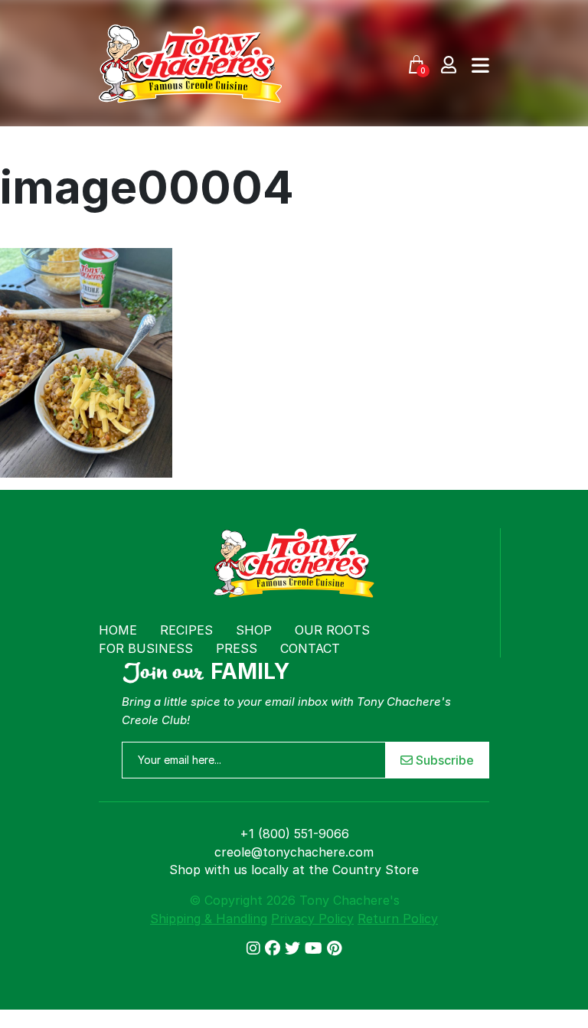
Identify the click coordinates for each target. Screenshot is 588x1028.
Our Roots (332, 630)
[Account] (448, 63)
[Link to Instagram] (256, 948)
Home (118, 630)
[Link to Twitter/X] (295, 948)
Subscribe (443, 760)
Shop (254, 630)
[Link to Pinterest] (334, 948)
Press (236, 648)
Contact (310, 648)
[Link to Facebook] (275, 948)
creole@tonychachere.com (294, 852)
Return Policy (398, 918)
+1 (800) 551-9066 (294, 833)
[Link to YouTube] (316, 948)
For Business (146, 648)
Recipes (186, 630)
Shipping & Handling (208, 918)
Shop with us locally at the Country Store (294, 869)
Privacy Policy (312, 918)
